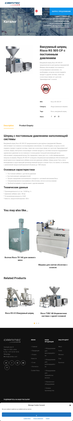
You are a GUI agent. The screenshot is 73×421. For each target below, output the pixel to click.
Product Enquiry (26, 125)
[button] (70, 405)
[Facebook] (51, 116)
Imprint (48, 418)
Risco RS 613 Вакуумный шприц (19, 313)
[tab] (9, 125)
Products (65, 16)
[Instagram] (7, 367)
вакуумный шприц (61, 111)
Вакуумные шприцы (61, 21)
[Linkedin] (58, 116)
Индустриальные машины (59, 23)
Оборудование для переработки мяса (55, 19)
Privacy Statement (38, 418)
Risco (52, 111)
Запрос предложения (61, 11)
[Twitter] (55, 116)
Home (58, 16)
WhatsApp (7, 354)
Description (9, 125)
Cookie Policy (27, 418)
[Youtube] (23, 362)
